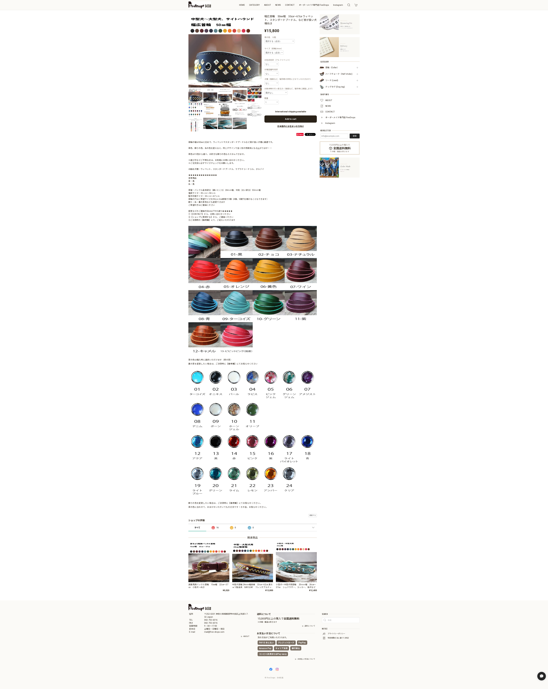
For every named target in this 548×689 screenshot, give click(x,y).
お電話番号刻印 (271, 70)
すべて (197, 527)
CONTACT (290, 5)
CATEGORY (254, 5)
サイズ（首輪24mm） (273, 49)
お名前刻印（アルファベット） (277, 60)
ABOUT (267, 5)
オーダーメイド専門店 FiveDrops (314, 5)
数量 (266, 98)
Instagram (338, 5)
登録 (354, 136)
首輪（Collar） (332, 67)
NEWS (278, 5)
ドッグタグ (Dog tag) (335, 87)
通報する (312, 515)
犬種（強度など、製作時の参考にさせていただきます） (288, 79)
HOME (242, 5)
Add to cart (290, 119)
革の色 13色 (270, 37)
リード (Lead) (331, 80)
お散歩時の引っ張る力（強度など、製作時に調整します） (289, 89)
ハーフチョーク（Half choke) (338, 74)
